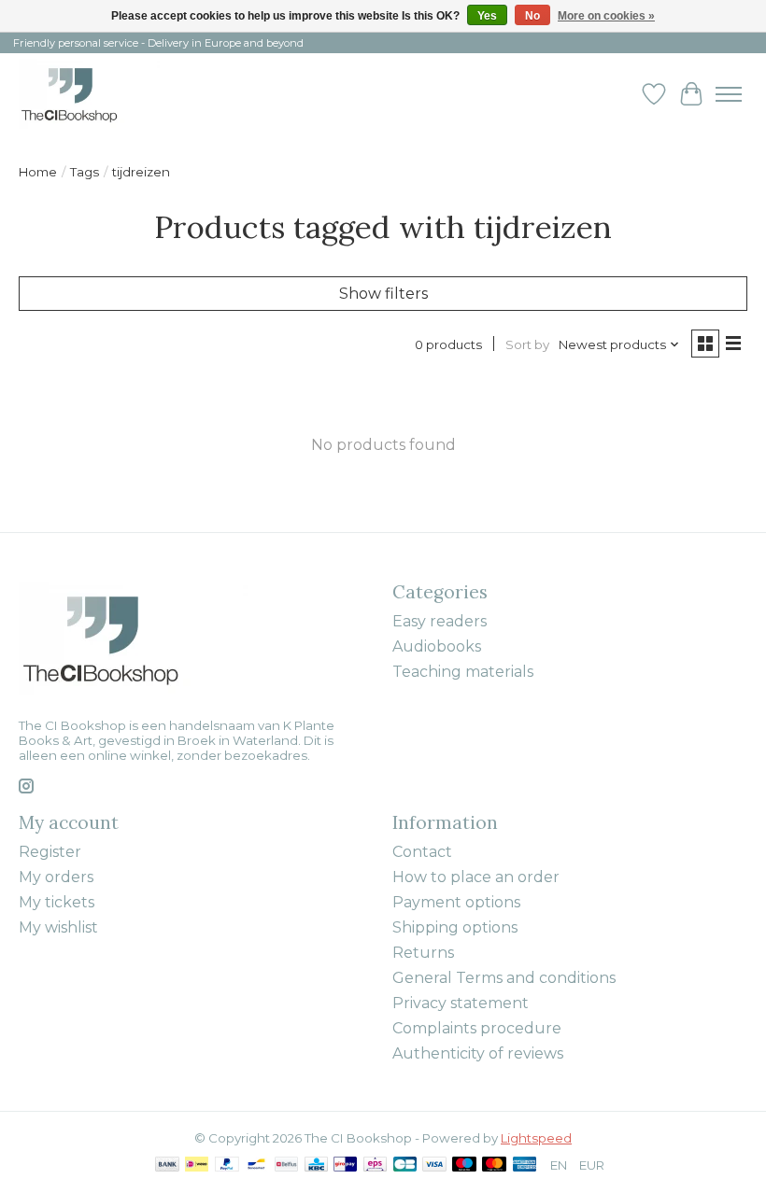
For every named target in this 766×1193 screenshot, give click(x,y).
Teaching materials (462, 672)
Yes (487, 15)
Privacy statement (460, 1003)
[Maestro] (464, 1165)
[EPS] (375, 1165)
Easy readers (439, 621)
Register (50, 852)
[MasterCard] (494, 1165)
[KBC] (316, 1165)
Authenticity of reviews (477, 1053)
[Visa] (434, 1165)
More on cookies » (606, 15)
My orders (56, 877)
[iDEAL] (196, 1165)
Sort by (527, 344)
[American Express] (525, 1165)
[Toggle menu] (728, 94)
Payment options (456, 902)
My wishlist (58, 927)
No (532, 15)
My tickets (56, 902)
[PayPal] (227, 1165)
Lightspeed (536, 1137)
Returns (423, 952)
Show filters (383, 293)
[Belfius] (286, 1165)
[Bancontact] (256, 1165)
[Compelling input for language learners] (89, 94)
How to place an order (476, 877)
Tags (84, 171)
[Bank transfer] (167, 1165)
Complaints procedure (476, 1028)
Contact (422, 852)
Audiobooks (436, 646)
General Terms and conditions (504, 978)
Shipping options (455, 927)
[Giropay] (345, 1165)
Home (38, 171)
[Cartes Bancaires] (405, 1165)
